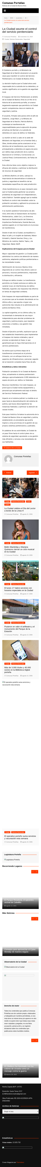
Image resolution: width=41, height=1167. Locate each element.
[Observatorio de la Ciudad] (14, 967)
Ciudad (7, 39)
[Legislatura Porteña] (12, 859)
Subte (28, 501)
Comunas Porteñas (13, 2)
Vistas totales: (7, 1142)
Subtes (7, 504)
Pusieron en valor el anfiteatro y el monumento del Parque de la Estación (19, 629)
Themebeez (20, 1162)
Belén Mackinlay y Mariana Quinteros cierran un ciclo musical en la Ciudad (19, 549)
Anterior (8, 472)
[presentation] (33, 871)
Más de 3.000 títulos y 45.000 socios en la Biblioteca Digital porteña (17, 669)
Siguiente (32, 472)
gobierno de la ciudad (13, 448)
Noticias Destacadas (16, 39)
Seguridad (26, 39)
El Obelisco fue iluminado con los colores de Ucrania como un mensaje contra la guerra (19, 1068)
